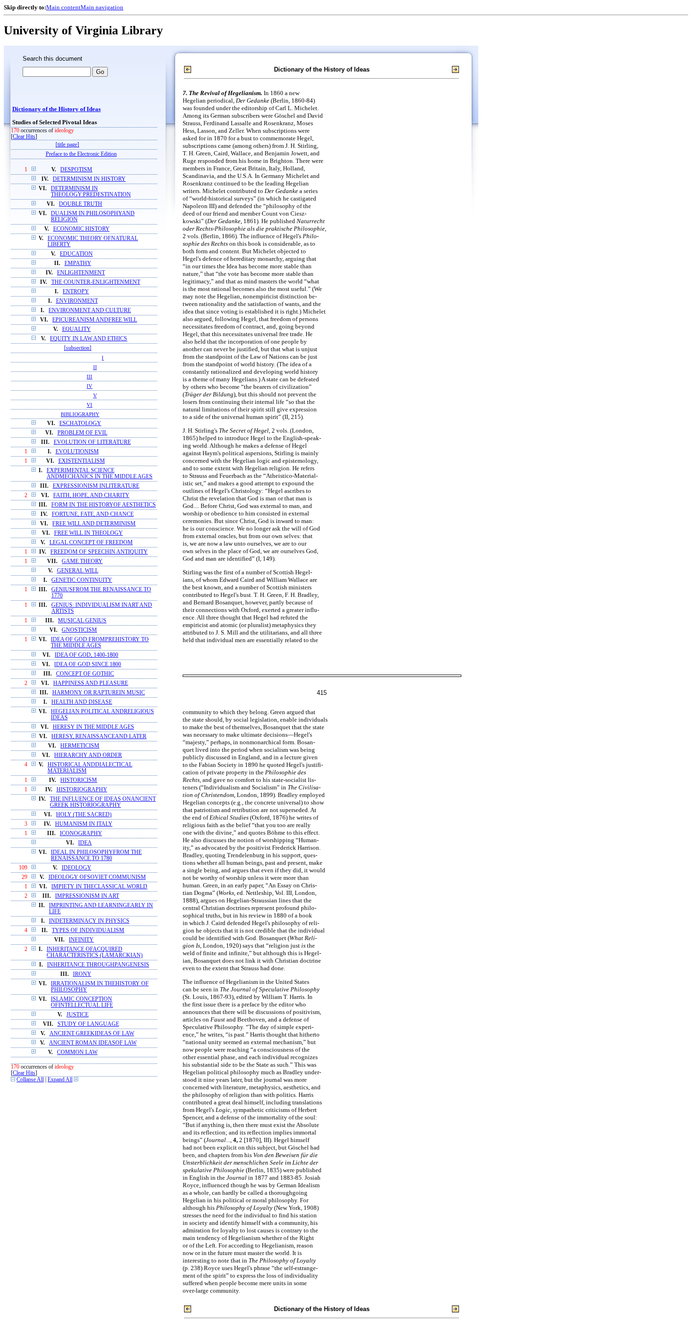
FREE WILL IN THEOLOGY (88, 533)
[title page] (67, 145)
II (95, 367)
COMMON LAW (77, 1052)
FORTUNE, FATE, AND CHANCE (93, 514)
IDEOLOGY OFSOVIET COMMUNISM (97, 877)
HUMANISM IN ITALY (84, 824)
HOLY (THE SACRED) (84, 815)
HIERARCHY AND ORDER (88, 755)
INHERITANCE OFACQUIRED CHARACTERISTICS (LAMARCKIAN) (95, 952)
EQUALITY (76, 329)
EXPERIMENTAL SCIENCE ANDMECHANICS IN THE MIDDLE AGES (100, 473)
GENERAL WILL (77, 571)
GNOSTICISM (79, 630)
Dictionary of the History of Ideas (56, 109)
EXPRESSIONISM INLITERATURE (96, 486)
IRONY (82, 974)
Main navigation (101, 7)
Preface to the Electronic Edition (81, 154)
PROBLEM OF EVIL (82, 433)
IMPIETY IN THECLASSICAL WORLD (99, 887)
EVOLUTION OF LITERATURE (92, 442)
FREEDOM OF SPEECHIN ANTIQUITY (99, 552)
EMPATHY (77, 263)
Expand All (60, 1080)
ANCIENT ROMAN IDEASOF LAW (93, 1043)
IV (89, 386)
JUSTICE (77, 1015)
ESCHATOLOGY (80, 423)
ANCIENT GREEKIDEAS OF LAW (91, 1033)
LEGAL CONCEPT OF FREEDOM (91, 542)
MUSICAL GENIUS (82, 621)
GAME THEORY (82, 561)
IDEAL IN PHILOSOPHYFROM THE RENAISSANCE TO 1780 (96, 855)
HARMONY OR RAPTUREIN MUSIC (98, 693)
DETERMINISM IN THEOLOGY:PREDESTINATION (91, 191)
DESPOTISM (76, 170)
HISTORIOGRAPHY (81, 790)
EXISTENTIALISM (81, 461)
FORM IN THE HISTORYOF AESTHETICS (103, 505)
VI (89, 405)
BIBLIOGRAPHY (80, 414)
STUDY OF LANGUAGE (88, 1024)
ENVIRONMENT (77, 301)
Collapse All (30, 1080)
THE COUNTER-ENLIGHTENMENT (95, 282)
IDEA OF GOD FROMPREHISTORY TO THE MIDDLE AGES (100, 642)
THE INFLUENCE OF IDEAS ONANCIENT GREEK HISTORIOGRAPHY (103, 802)
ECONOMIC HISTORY (81, 229)
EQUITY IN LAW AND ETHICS (88, 339)
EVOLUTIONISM (77, 452)
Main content (63, 7)
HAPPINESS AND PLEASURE (90, 683)
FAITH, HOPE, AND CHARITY (91, 495)
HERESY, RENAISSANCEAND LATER (98, 736)
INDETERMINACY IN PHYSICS (89, 921)
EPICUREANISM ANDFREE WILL (94, 320)
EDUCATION (76, 254)
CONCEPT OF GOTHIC (85, 674)
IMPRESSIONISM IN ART (87, 896)
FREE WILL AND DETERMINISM (94, 524)
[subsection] (77, 348)
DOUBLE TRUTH (80, 204)
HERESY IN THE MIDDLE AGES (93, 727)
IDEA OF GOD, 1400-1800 (86, 655)
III (89, 376)
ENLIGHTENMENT (81, 273)
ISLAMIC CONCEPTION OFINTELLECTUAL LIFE (82, 1002)
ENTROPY (76, 292)
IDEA (85, 843)
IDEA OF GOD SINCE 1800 (87, 664)
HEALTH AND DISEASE (81, 702)
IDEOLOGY (76, 868)
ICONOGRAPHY (81, 833)
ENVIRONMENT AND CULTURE (89, 310)
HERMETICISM (79, 746)
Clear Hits (24, 137)
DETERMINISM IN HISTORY (89, 179)
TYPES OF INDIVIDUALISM (88, 930)
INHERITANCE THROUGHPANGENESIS (98, 965)
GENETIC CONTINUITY (81, 580)
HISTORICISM (78, 780)
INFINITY (81, 940)
